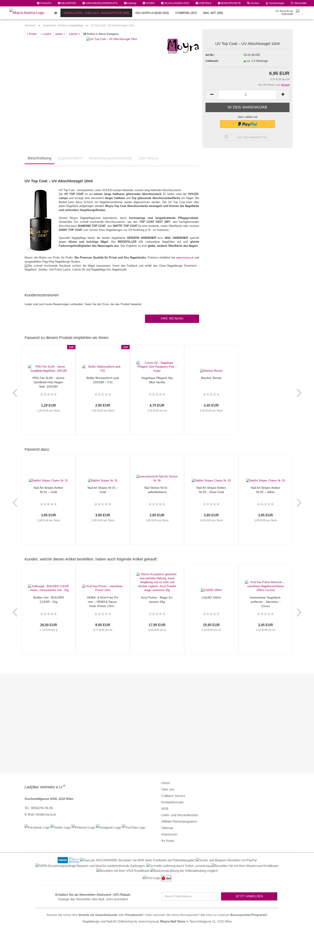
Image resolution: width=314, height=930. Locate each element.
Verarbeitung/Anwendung (110, 158)
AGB (164, 808)
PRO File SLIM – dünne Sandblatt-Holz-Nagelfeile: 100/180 (48, 382)
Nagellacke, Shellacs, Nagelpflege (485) (96, 13)
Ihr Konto (167, 840)
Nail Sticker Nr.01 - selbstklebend (157, 490)
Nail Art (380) (213, 13)
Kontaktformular (172, 802)
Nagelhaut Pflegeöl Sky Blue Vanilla (157, 380)
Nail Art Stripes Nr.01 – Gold (103, 490)
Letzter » (74, 34)
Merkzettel (300, 3)
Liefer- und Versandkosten (179, 815)
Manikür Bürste (211, 378)
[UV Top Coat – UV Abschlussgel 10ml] (112, 39)
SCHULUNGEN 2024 (176, 3)
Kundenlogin (276, 3)
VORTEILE (204, 3)
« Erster (32, 34)
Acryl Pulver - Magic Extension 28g (157, 599)
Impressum (169, 834)
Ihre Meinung (172, 318)
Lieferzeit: (212, 60)
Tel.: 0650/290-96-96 (39, 808)
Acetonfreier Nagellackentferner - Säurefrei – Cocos (265, 602)
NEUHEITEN (68, 3)
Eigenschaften (70, 158)
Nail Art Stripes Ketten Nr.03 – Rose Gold (211, 490)
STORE (150, 3)
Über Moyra (148, 158)
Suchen (254, 3)
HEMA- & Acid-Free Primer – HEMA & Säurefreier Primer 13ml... (103, 602)
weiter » (60, 34)
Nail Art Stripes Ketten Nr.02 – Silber (265, 490)
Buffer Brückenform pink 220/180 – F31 (103, 380)
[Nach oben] (302, 924)
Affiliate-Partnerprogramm (179, 821)
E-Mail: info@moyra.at (40, 814)
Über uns (167, 789)
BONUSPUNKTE (230, 3)
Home (165, 783)
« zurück (46, 34)
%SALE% (45, 3)
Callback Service (173, 796)
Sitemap (167, 828)
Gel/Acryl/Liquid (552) (152, 13)
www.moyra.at (185, 257)
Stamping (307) (186, 13)
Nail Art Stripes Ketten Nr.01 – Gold (48, 490)
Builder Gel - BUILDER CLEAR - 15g (48, 599)
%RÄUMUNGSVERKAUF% (101, 3)
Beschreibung (39, 158)
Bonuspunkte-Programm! (248, 915)
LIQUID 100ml (211, 597)
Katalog (131, 3)
